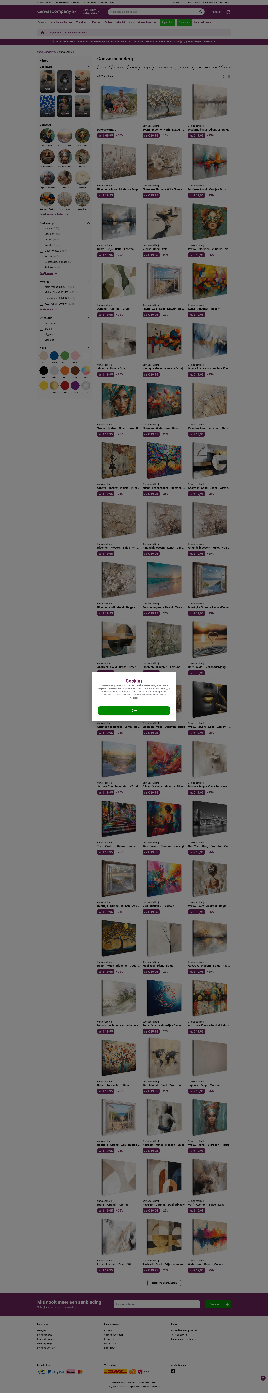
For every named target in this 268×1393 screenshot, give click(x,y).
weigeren (134, 698)
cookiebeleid (108, 694)
